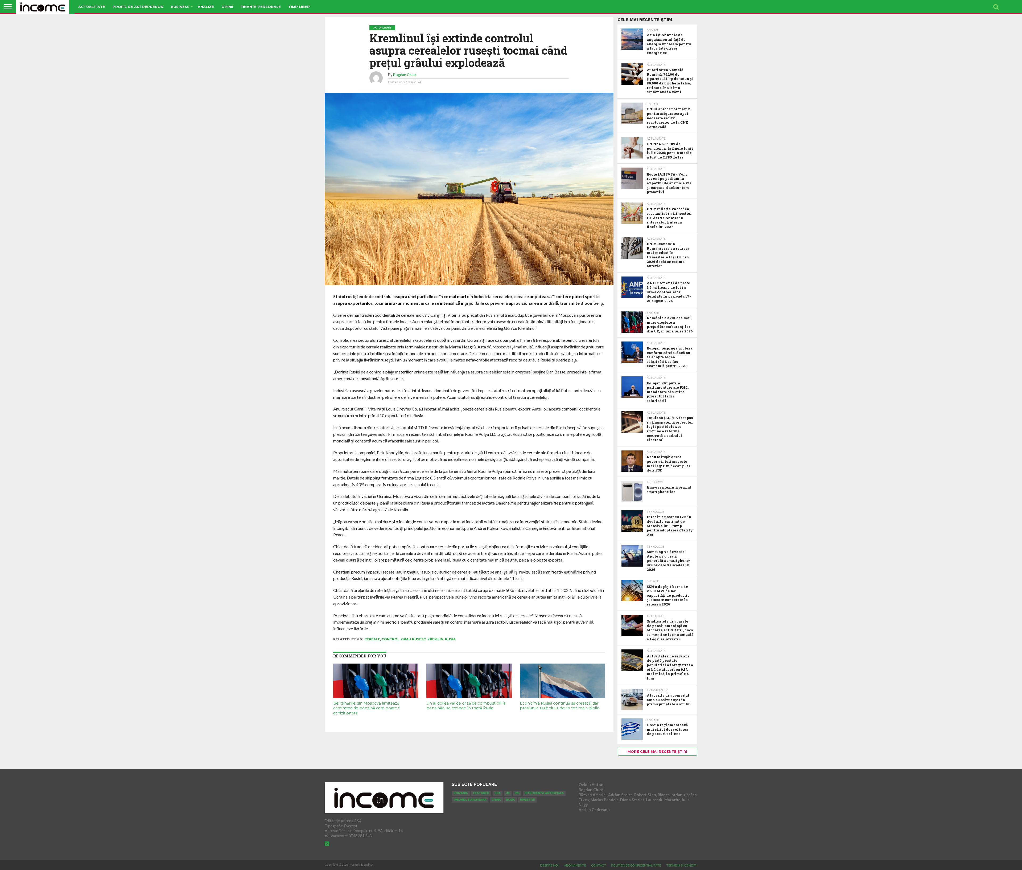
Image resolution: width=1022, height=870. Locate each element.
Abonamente (575, 865)
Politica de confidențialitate (636, 865)
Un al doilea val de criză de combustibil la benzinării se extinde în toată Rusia (465, 706)
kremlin (435, 639)
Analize (206, 7)
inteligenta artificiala (544, 793)
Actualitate (91, 7)
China (496, 800)
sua (497, 793)
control (390, 639)
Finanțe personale (261, 7)
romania (461, 793)
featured (481, 793)
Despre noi (549, 865)
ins (517, 793)
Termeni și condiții (681, 865)
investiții (527, 800)
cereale (372, 639)
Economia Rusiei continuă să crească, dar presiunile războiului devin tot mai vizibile (559, 706)
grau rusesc (413, 639)
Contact (598, 865)
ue (508, 793)
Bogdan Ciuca (404, 74)
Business (180, 7)
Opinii (227, 7)
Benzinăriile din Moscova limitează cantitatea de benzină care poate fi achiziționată (367, 708)
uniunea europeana (470, 800)
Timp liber (299, 7)
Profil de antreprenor (138, 7)
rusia (450, 639)
